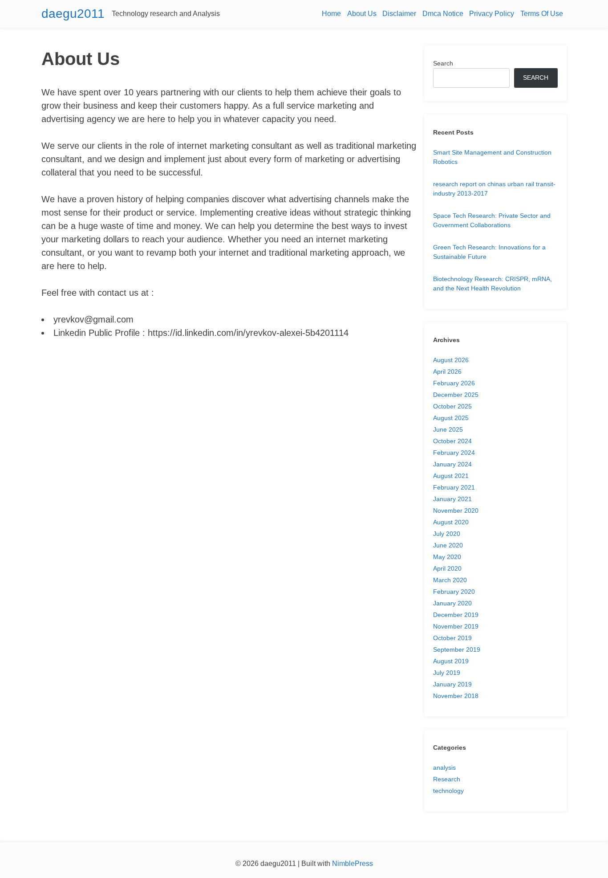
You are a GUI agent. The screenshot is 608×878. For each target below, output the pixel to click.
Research (446, 779)
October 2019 (452, 637)
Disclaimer (399, 13)
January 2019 (452, 684)
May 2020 (447, 556)
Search (443, 63)
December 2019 (455, 614)
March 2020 (450, 580)
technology (448, 790)
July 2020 (446, 533)
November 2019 (455, 626)
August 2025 (451, 417)
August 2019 (451, 661)
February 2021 (454, 487)
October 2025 (452, 406)
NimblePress (351, 863)
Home (331, 13)
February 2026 (454, 383)
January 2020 (452, 603)
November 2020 (455, 510)
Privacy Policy (491, 13)
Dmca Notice (442, 13)
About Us (362, 13)
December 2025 (455, 394)
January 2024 (452, 464)
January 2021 (452, 498)
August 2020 (451, 522)
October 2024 (452, 441)
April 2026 (447, 371)
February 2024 (454, 452)
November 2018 (455, 695)
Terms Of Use (541, 13)
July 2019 (446, 672)
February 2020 (454, 591)
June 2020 (448, 545)
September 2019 (456, 649)
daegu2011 (73, 13)
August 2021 (451, 475)
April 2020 (447, 568)
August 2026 (451, 359)
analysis (444, 767)
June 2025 (448, 429)
